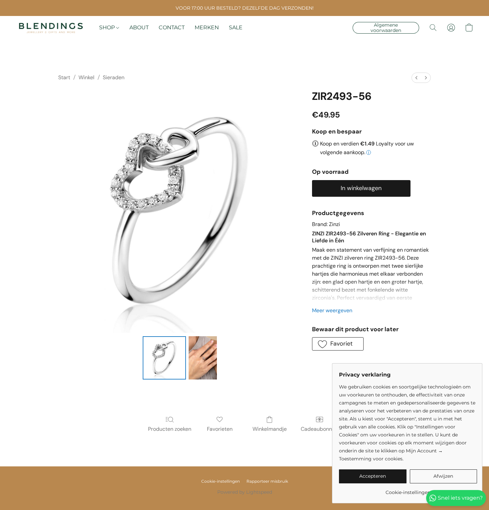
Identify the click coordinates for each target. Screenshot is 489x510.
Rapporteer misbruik (267, 481)
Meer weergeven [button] (332, 310)
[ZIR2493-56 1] (203, 358)
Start (64, 77)
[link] (408, 489)
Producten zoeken (169, 428)
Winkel (86, 77)
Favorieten (220, 428)
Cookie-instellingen (220, 481)
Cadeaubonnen (319, 428)
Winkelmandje (269, 428)
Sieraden (113, 77)
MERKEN (207, 27)
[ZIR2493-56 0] (164, 358)
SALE (236, 27)
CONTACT (172, 27)
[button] (51, 27)
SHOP (107, 27)
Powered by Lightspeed (244, 492)
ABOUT (139, 27)
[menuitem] (416, 78)
